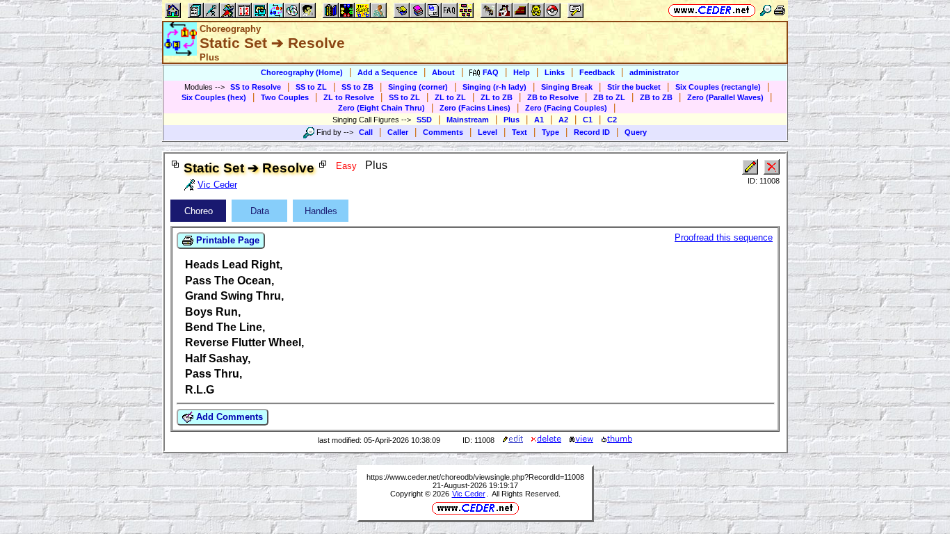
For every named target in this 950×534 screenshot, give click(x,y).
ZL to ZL (450, 97)
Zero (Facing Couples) (566, 108)
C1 (588, 119)
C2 (612, 119)
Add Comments (228, 417)
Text (519, 132)
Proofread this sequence (724, 237)
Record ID (592, 132)
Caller (397, 132)
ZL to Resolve (348, 97)
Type (550, 132)
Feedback (597, 72)
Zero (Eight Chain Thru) (381, 108)
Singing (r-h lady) (494, 87)
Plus (512, 119)
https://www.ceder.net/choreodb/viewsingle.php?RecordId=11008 (475, 477)
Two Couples (285, 97)
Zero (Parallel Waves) (725, 97)
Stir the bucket (634, 87)
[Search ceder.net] (765, 10)
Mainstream (467, 119)
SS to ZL (311, 87)
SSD (424, 119)
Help (521, 72)
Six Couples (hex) (214, 97)
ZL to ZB (497, 97)
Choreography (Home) (302, 72)
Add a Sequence (387, 72)
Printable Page (226, 240)
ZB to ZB (656, 97)
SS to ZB (357, 87)
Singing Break (567, 87)
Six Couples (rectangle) (718, 87)
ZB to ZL (609, 97)
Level (487, 132)
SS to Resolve (255, 87)
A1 (539, 119)
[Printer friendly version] (779, 10)
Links (555, 72)
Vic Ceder (468, 494)
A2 (563, 119)
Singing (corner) (418, 87)
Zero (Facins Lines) (475, 108)
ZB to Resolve (553, 97)
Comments (443, 132)
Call (366, 132)
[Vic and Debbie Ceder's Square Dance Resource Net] (711, 10)
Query (636, 132)
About (443, 72)
